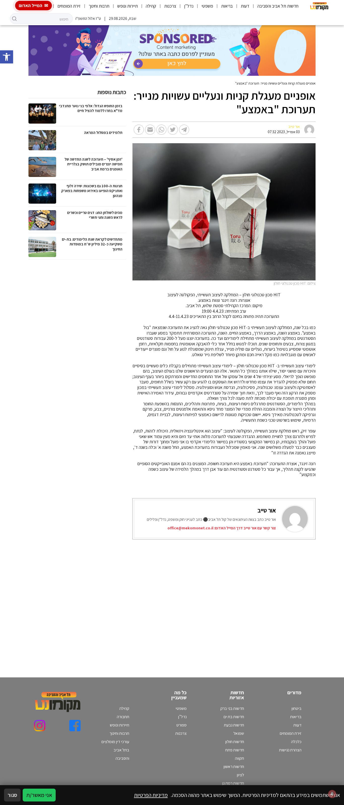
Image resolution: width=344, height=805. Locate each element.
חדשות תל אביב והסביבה (277, 6)
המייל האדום (30, 5)
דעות (245, 6)
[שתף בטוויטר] (173, 130)
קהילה (151, 6)
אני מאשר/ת (39, 794)
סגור (12, 794)
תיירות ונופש (127, 6)
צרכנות (170, 6)
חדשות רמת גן (233, 783)
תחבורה (123, 716)
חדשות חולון (234, 741)
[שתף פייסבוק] (139, 130)
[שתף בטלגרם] (184, 130)
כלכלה (296, 741)
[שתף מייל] (150, 130)
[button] (6, 56)
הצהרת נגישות (290, 750)
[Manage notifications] (332, 794)
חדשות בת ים (233, 716)
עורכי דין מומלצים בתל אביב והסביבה (115, 750)
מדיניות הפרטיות (151, 794)
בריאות (227, 6)
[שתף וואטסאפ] (161, 130)
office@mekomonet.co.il (190, 528)
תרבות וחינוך (99, 6)
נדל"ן (188, 6)
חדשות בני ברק (232, 708)
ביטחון (296, 708)
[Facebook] (75, 726)
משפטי (207, 6)
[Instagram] (40, 726)
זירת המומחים (69, 6)
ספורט (181, 725)
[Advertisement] (219, 602)
